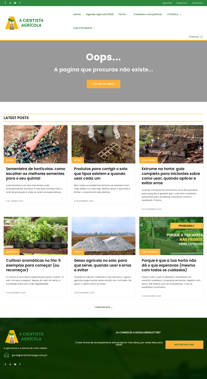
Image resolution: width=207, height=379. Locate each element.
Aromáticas (11, 252)
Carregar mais (102, 307)
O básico (78, 252)
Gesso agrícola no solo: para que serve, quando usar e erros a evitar (102, 265)
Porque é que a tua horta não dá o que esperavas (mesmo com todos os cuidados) (169, 265)
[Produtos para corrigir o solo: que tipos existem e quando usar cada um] (104, 144)
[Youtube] (15, 3)
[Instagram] (10, 3)
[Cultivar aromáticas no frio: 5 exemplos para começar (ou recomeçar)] (36, 236)
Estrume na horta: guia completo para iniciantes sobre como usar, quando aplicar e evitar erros (171, 175)
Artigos (10, 160)
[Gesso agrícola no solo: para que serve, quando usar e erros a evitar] (104, 236)
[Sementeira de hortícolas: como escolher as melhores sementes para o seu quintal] (36, 144)
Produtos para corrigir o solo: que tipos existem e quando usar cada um (101, 173)
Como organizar (150, 252)
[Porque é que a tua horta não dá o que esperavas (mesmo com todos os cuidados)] (171, 236)
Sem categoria (148, 160)
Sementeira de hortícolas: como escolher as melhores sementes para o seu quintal (35, 173)
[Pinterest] (20, 3)
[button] (196, 36)
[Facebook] (5, 3)
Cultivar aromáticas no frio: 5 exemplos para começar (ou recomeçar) (33, 265)
